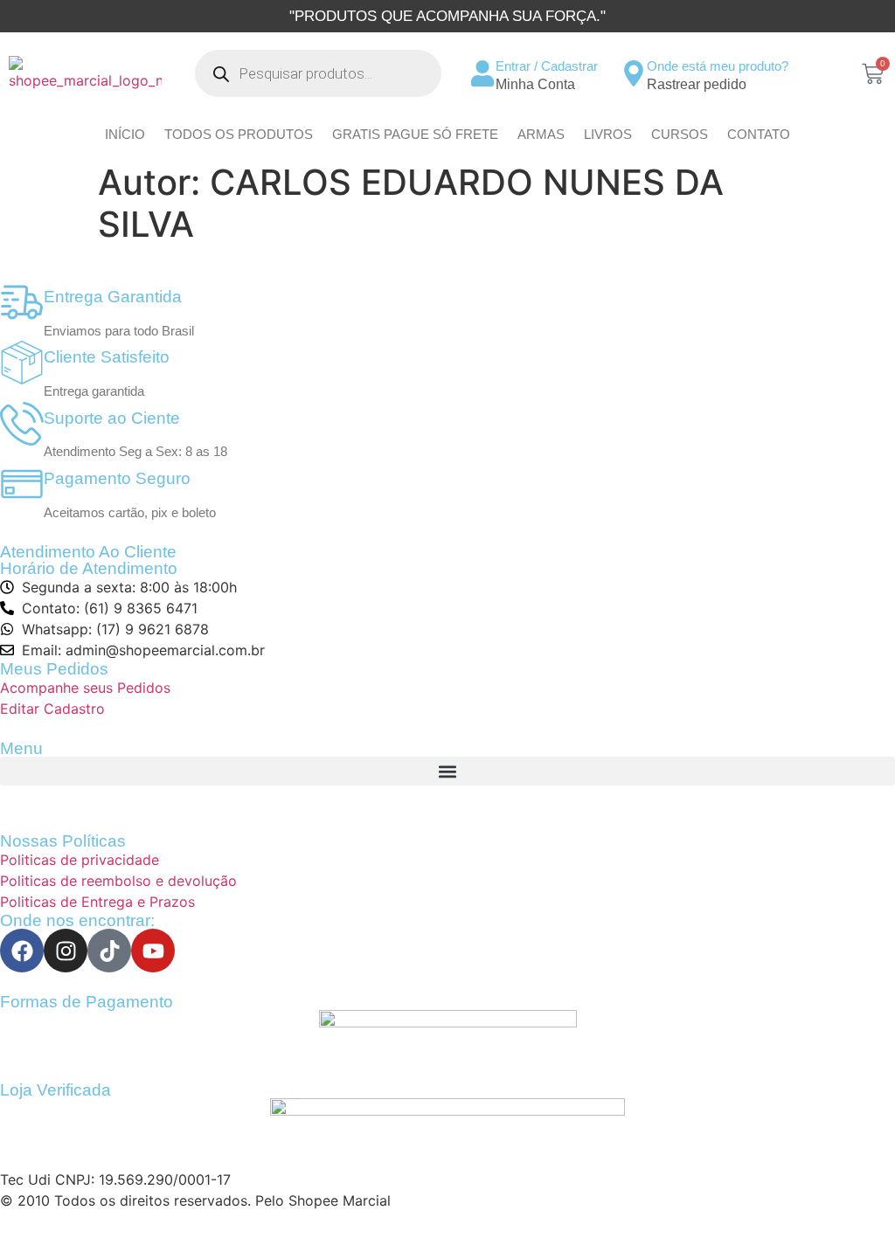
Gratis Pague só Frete (415, 134)
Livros (608, 134)
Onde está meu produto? (717, 66)
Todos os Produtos (238, 134)
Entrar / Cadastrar (547, 66)
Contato (758, 134)
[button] (447, 771)
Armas (541, 134)
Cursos (679, 134)
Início (125, 134)
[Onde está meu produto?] (634, 73)
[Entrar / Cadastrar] (482, 73)
